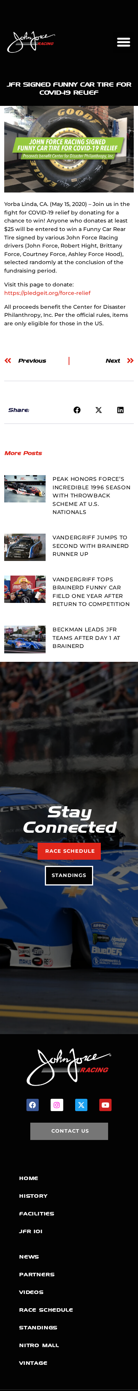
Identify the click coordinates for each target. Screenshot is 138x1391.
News (29, 1257)
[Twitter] (81, 1105)
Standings (38, 1328)
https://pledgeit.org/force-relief (47, 293)
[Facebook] (32, 1105)
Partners (36, 1274)
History (33, 1196)
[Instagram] (57, 1105)
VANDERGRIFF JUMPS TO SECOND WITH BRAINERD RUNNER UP (91, 545)
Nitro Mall (39, 1345)
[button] (123, 42)
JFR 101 (31, 1231)
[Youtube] (105, 1105)
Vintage (33, 1363)
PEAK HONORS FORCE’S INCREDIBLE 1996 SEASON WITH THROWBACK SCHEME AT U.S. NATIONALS (91, 495)
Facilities (36, 1214)
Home (28, 1178)
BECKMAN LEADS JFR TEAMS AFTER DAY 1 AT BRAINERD (86, 637)
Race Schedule (46, 1310)
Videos (31, 1292)
